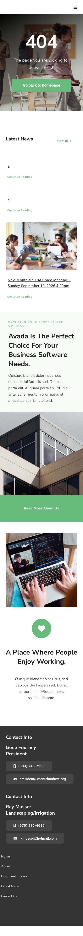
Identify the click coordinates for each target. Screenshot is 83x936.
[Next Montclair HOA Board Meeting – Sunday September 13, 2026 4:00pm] (41, 246)
